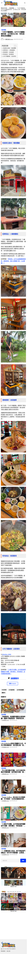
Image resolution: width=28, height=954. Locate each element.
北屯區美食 (11, 689)
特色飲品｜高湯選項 (8, 54)
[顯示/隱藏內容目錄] (14, 46)
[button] (2, 3)
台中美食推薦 (20, 689)
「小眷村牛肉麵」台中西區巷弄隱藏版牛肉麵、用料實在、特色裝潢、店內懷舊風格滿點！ (13, 671)
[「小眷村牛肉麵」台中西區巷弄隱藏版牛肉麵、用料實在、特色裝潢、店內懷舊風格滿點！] (13, 813)
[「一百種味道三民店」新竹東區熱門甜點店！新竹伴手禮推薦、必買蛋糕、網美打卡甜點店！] (13, 840)
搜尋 (23, 860)
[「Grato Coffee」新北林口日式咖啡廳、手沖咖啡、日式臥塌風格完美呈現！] (13, 786)
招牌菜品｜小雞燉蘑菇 (9, 50)
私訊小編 (8, 951)
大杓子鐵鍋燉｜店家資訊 (9, 56)
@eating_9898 (6, 654)
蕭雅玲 (3, 692)
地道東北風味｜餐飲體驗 (9, 48)
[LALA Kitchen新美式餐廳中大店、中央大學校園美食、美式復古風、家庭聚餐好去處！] (13, 733)
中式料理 (4, 689)
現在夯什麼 (4, 8)
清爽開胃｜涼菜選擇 (8, 52)
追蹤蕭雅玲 (15, 678)
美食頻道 (11, 8)
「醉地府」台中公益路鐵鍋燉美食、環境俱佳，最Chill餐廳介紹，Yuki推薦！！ (13, 261)
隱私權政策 (3, 951)
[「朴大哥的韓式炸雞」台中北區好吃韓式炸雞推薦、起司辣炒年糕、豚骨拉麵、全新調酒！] (13, 760)
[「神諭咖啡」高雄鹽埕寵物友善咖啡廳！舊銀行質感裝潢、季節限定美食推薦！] (13, 706)
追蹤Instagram (12, 683)
